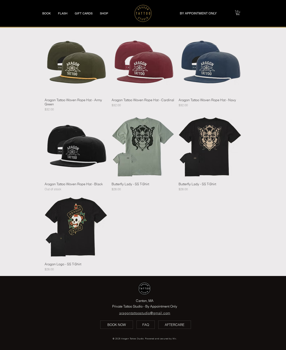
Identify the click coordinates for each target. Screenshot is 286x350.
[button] (238, 12)
